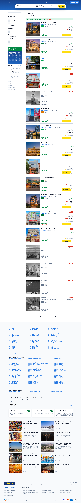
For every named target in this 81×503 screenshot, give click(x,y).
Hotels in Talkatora (33, 349)
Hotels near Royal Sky (58, 381)
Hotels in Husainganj (12, 336)
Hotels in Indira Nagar (33, 336)
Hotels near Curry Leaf (58, 364)
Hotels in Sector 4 (51, 347)
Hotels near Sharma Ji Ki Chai (59, 383)
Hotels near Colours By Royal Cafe (34, 364)
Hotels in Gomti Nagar (12, 334)
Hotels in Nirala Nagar (33, 343)
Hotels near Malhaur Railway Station (15, 375)
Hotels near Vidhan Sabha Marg (59, 387)
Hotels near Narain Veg (32, 377)
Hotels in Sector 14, (33, 347)
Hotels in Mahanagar (12, 340)
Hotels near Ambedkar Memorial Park (15, 359)
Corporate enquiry (64, 2)
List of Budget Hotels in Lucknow (56, 391)
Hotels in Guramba (51, 334)
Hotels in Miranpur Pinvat (52, 340)
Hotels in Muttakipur (12, 341)
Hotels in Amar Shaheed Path (53, 328)
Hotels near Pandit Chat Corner (33, 378)
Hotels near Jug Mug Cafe (32, 371)
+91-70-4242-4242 (50, 2)
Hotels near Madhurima (58, 374)
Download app (56, 482)
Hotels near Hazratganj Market (14, 369)
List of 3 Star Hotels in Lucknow (35, 391)
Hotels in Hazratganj (51, 335)
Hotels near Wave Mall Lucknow (60, 382)
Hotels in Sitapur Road (13, 349)
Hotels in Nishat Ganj (51, 343)
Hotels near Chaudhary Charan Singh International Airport (38, 363)
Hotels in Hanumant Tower (34, 335)
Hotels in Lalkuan (12, 339)
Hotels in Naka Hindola (34, 341)
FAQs (18, 484)
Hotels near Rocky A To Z (13, 381)
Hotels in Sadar (50, 346)
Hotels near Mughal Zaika (13, 377)
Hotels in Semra (32, 348)
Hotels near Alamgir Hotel (58, 358)
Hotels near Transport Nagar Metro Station (16, 387)
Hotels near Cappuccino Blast (14, 362)
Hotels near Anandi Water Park (33, 359)
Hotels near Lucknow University (33, 374)
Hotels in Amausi (12, 329)
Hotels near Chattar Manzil (13, 363)
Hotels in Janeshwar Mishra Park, (53, 336)
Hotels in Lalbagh (51, 342)
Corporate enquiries (47, 482)
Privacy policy (31, 484)
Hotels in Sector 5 (12, 348)
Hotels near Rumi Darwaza (13, 382)
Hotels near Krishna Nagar (33, 372)
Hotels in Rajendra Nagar (34, 346)
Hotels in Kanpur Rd (51, 337)
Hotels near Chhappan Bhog (59, 363)
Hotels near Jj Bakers (12, 371)
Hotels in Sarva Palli (12, 347)
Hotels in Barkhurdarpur (52, 329)
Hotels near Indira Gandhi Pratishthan (34, 370)
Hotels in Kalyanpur (33, 337)
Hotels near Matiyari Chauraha (33, 376)
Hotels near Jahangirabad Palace (60, 370)
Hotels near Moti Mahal (58, 376)
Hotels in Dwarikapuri (12, 333)
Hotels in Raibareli (51, 345)
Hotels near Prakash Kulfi (58, 378)
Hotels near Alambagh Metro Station (34, 358)
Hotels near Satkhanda (13, 383)
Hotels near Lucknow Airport (14, 374)
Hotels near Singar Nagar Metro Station (61, 384)
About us (57, 2)
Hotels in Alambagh (51, 327)
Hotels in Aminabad (33, 329)
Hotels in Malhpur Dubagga (34, 340)
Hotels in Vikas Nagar (12, 353)
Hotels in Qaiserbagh (33, 345)
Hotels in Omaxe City (33, 352)
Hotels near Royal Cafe (32, 381)
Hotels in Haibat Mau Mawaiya (14, 335)
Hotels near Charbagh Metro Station (34, 362)
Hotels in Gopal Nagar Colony (35, 334)
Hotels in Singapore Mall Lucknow (54, 348)
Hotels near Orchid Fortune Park (14, 378)
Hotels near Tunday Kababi (33, 387)
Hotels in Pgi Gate (12, 345)
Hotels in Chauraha (51, 330)
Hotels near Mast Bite (12, 376)
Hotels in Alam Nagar (33, 327)
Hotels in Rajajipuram (12, 346)
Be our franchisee (38, 482)
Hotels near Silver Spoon (13, 384)
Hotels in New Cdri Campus (34, 342)
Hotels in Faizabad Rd (33, 333)
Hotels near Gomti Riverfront (59, 368)
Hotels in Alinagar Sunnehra (34, 328)
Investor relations (26, 482)
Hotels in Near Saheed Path (13, 342)
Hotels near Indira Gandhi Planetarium (15, 370)
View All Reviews (12, 406)
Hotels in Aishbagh (12, 327)
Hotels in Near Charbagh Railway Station (55, 341)
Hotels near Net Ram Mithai (59, 377)
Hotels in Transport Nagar (52, 349)
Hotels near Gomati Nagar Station (34, 368)
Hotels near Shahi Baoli (32, 383)
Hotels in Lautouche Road (34, 339)
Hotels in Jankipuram (12, 337)
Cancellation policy (38, 484)
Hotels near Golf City (12, 368)
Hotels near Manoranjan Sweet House (35, 375)
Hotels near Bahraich (58, 359)
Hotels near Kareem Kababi (59, 371)
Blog (32, 482)
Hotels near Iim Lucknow (58, 369)
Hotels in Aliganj (11, 328)
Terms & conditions (24, 484)
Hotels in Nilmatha (12, 343)
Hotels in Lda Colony (51, 339)
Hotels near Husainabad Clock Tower (34, 369)
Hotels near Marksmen (58, 375)
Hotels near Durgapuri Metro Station (60, 365)
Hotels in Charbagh (33, 330)
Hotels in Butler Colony (13, 330)
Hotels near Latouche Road (59, 372)
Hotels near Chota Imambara (14, 364)
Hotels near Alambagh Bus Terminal (15, 358)
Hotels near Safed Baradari (33, 382)
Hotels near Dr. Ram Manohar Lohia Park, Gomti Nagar (37, 365)
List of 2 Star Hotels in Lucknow (14, 391)
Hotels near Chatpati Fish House (60, 362)
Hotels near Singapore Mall (33, 384)
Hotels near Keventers (13, 372)
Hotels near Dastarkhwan (13, 365)
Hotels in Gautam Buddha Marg (53, 333)
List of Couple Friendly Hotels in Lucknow (16, 392)
